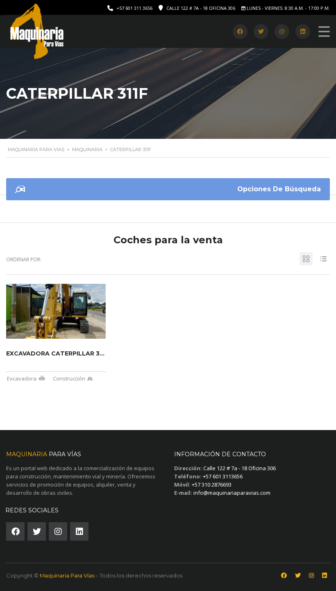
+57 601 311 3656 (134, 8)
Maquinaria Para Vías (67, 575)
